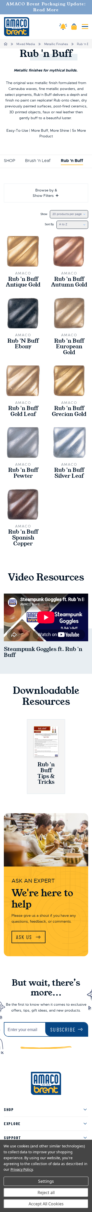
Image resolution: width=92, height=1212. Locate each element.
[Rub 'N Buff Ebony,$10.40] (23, 313)
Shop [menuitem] (9, 1109)
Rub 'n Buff (72, 160)
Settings (46, 1181)
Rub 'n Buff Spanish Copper (23, 537)
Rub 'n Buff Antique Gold (23, 282)
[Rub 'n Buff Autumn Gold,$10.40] (69, 251)
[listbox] (69, 214)
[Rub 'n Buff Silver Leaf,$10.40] (69, 442)
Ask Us (25, 937)
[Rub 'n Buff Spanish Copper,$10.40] (23, 504)
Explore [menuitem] (12, 1123)
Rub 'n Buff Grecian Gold (69, 411)
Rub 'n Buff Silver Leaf (69, 473)
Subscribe (63, 1029)
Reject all (46, 1192)
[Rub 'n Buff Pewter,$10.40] (23, 442)
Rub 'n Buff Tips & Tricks (46, 773)
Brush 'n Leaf (38, 160)
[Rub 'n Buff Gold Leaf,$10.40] (23, 381)
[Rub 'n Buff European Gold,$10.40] (69, 313)
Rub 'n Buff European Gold (69, 346)
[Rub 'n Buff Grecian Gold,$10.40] (69, 381)
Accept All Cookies (46, 1204)
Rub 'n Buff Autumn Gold (69, 282)
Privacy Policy (21, 1169)
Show (43, 214)
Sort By (49, 224)
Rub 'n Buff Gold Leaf (23, 411)
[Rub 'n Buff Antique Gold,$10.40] (23, 251)
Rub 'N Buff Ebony (23, 344)
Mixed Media (25, 44)
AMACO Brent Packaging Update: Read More (46, 7)
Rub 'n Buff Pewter (23, 473)
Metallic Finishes (56, 44)
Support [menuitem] (12, 1137)
